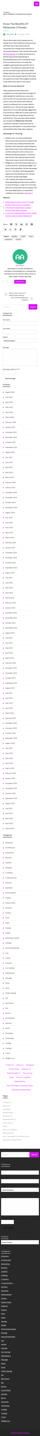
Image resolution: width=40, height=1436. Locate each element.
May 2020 (9, 758)
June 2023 (9, 583)
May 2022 (9, 648)
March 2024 (9, 537)
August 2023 (10, 573)
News (7, 988)
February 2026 (10, 422)
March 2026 (9, 417)
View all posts (20, 282)
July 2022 (8, 638)
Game (7, 923)
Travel (7, 1053)
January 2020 (10, 778)
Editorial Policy (19, 1081)
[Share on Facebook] (11, 224)
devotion (8, 883)
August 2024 (10, 513)
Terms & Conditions (23, 1077)
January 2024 (10, 548)
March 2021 (9, 713)
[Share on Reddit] (5, 229)
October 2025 (10, 442)
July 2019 (8, 808)
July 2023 (8, 578)
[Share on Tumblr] (10, 229)
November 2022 (11, 618)
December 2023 (11, 553)
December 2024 (11, 492)
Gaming (8, 928)
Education (9, 888)
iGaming (8, 943)
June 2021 (9, 698)
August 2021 (10, 688)
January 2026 (10, 427)
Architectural (10, 848)
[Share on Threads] (15, 229)
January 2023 (10, 608)
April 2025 (9, 472)
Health (23, 236)
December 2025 (11, 432)
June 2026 (9, 402)
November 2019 (11, 788)
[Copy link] (21, 229)
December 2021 (11, 668)
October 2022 (10, 623)
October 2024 (10, 502)
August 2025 (10, 452)
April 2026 (9, 412)
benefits (14, 236)
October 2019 (10, 793)
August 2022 (10, 633)
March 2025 (9, 477)
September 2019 (11, 798)
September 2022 (11, 628)
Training (8, 1048)
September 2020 (11, 738)
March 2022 (9, 658)
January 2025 (10, 487)
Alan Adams (10, 34)
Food (7, 918)
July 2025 (8, 457)
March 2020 (9, 768)
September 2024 (11, 507)
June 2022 (9, 643)
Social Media (10, 1018)
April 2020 (9, 763)
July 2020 (8, 748)
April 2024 (9, 533)
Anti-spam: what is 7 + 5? (9, 1218)
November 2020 (11, 728)
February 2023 (10, 603)
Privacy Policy (14, 1069)
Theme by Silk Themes (20, 1433)
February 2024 (10, 543)
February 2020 (10, 773)
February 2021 (10, 718)
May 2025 (9, 467)
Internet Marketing (12, 948)
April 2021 (9, 708)
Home (11, 1077)
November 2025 (11, 437)
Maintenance (10, 973)
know (31, 236)
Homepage (6, 12)
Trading (8, 1043)
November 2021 (11, 673)
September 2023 (11, 568)
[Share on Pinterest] (32, 224)
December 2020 (11, 723)
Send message (10, 378)
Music (7, 983)
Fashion (8, 898)
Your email (6, 328)
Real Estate (9, 1003)
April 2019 (9, 823)
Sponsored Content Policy (21, 1090)
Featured (8, 908)
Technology (9, 1038)
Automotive (9, 853)
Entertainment (10, 893)
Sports (7, 1028)
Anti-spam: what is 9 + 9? (11, 369)
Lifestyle (8, 963)
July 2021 (8, 693)
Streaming (9, 1033)
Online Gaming (10, 993)
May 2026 (9, 407)
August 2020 (10, 743)
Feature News (10, 903)
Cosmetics (9, 873)
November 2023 (11, 558)
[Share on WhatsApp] (27, 224)
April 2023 (9, 593)
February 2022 (10, 663)
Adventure (9, 843)
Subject (5, 337)
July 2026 (8, 397)
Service (8, 1013)
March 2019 (9, 828)
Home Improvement (12, 938)
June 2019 (9, 813)
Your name (6, 320)
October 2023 (10, 563)
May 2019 (9, 818)
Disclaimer (30, 1065)
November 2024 (11, 497)
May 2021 (9, 703)
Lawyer (8, 958)
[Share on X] (16, 224)
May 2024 (9, 527)
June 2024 (9, 523)
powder (18, 239)
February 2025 (10, 482)
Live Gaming (9, 968)
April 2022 (9, 653)
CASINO (8, 863)
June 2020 (9, 753)
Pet (6, 998)
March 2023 (9, 598)
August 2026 (10, 392)
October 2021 (10, 678)
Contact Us (10, 1065)
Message (6, 347)
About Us (20, 1065)
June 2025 (9, 462)
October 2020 (10, 733)
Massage (8, 978)
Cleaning (8, 868)
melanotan (8, 239)
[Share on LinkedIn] (21, 224)
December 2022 (11, 613)
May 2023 (9, 588)
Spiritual (8, 1023)
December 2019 (11, 783)
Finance (8, 913)
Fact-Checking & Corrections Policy (20, 1085)
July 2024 (8, 517)
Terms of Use (27, 1073)
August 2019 (10, 803)
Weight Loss (9, 1058)
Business (8, 858)
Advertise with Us (13, 1073)
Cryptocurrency (11, 878)
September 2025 (11, 447)
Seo (6, 1008)
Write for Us (26, 1069)
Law (6, 953)
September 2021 (11, 683)
